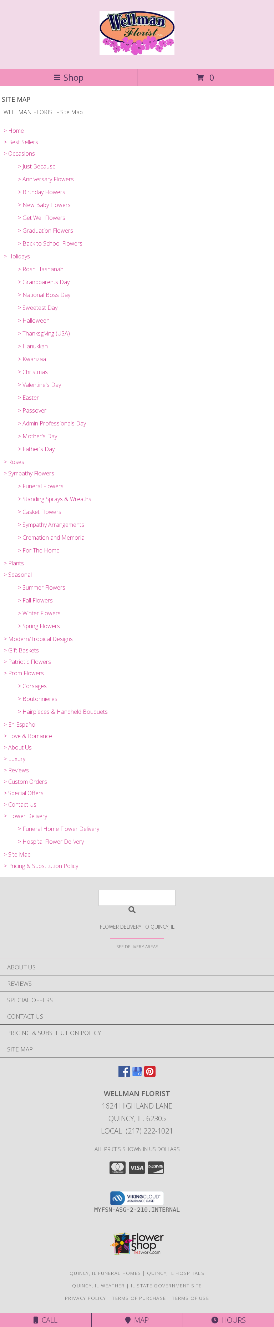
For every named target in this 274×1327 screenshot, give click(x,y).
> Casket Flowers (39, 512)
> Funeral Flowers (41, 486)
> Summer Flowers (41, 587)
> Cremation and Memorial (52, 537)
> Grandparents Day (44, 282)
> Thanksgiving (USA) (44, 333)
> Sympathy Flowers (29, 473)
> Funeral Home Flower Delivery (58, 829)
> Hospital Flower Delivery (51, 842)
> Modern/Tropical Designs (38, 639)
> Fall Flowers (35, 600)
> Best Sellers (21, 142)
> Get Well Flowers (41, 218)
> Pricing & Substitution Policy (41, 866)
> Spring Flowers (39, 626)
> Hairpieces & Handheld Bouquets (63, 712)
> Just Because (37, 166)
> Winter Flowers (39, 613)
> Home (14, 131)
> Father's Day (36, 449)
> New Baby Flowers (44, 205)
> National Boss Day (44, 295)
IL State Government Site (166, 1285)
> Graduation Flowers (45, 230)
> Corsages (32, 686)
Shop (73, 77)
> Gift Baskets (21, 650)
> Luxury (14, 759)
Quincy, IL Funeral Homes (105, 1273)
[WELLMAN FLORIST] (137, 51)
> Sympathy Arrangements (51, 525)
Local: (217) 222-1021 (137, 1131)
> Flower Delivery (25, 816)
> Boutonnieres (37, 699)
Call (47, 1320)
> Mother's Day (37, 436)
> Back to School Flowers (50, 243)
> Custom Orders (25, 782)
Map (140, 1320)
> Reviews (16, 770)
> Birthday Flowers (41, 192)
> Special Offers (24, 793)
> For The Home (39, 550)
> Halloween (34, 320)
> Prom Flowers (24, 673)
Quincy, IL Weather (98, 1285)
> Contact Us (20, 804)
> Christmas (33, 372)
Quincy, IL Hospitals (175, 1273)
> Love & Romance (28, 736)
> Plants (14, 563)
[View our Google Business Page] (137, 1075)
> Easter (28, 398)
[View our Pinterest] (150, 1075)
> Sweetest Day (37, 308)
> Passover (32, 410)
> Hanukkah (33, 346)
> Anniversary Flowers (46, 179)
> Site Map (17, 854)
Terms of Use (190, 1298)
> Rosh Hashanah (41, 269)
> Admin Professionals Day (52, 423)
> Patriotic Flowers (27, 662)
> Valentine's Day (39, 385)
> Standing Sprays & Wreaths (54, 499)
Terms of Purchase (139, 1298)
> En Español (20, 724)
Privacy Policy (85, 1298)
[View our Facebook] (124, 1075)
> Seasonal (18, 575)
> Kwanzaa (32, 359)
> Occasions (19, 153)
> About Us (18, 747)
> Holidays (17, 256)
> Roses (14, 462)
